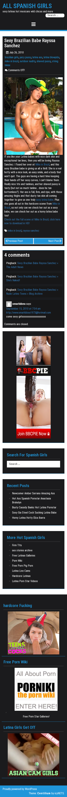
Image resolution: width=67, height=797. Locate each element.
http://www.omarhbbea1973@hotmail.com (28, 312)
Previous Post (15, 241)
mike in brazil (12, 61)
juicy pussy (25, 57)
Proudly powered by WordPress (20, 789)
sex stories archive (22, 550)
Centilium (44, 793)
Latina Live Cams (21, 570)
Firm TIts (17, 545)
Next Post (54, 241)
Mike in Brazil (42, 164)
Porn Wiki (17, 560)
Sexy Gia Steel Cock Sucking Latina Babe (34, 512)
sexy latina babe (44, 199)
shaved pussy (44, 61)
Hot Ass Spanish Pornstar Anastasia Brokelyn (31, 500)
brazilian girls (12, 57)
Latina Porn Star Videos (25, 581)
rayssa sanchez (31, 230)
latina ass (37, 57)
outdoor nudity (27, 61)
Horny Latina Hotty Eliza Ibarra (28, 517)
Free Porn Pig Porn (22, 565)
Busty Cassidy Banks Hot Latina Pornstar (34, 507)
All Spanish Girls (27, 6)
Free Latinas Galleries (23, 555)
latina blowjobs (51, 57)
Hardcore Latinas (21, 576)
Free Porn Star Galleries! (36, 716)
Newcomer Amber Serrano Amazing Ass (33, 493)
